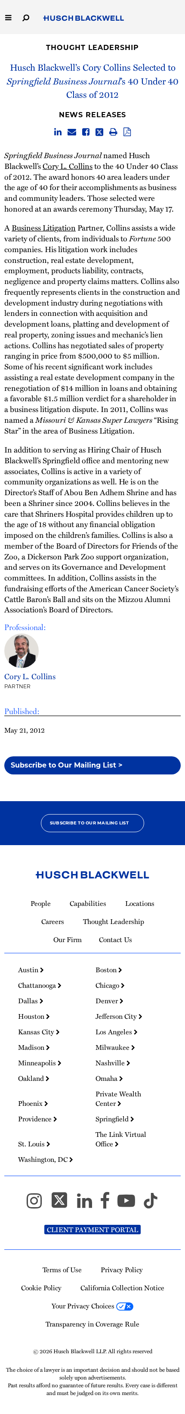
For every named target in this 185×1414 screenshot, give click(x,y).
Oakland (32, 1078)
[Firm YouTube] (130, 1204)
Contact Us (115, 939)
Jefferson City (117, 1016)
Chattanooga (38, 985)
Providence (35, 1119)
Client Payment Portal (92, 1229)
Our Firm (67, 939)
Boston (107, 969)
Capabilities (88, 903)
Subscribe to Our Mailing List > (67, 765)
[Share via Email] (71, 132)
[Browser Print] (113, 132)
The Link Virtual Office (121, 1139)
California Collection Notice (122, 1287)
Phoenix (31, 1103)
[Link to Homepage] (83, 18)
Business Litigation (44, 227)
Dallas (29, 1000)
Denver (108, 1000)
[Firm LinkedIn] (88, 1204)
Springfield (113, 1119)
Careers (52, 921)
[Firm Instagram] (38, 1204)
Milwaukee (113, 1047)
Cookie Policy (41, 1287)
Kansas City (37, 1031)
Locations (139, 903)
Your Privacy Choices (84, 1306)
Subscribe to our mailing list (89, 823)
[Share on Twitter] (99, 132)
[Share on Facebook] (86, 132)
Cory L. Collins (67, 166)
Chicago (108, 985)
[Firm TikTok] (150, 1204)
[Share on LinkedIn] (58, 132)
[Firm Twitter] (63, 1204)
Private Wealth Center (118, 1098)
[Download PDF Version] (127, 132)
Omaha (107, 1078)
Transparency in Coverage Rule (92, 1324)
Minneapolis (38, 1063)
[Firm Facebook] (108, 1204)
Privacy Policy (122, 1269)
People (41, 903)
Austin (29, 969)
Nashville (111, 1063)
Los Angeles (115, 1031)
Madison (32, 1047)
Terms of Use (62, 1269)
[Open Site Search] (26, 17)
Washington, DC (43, 1159)
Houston (32, 1016)
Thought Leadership (92, 48)
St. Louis (32, 1144)
